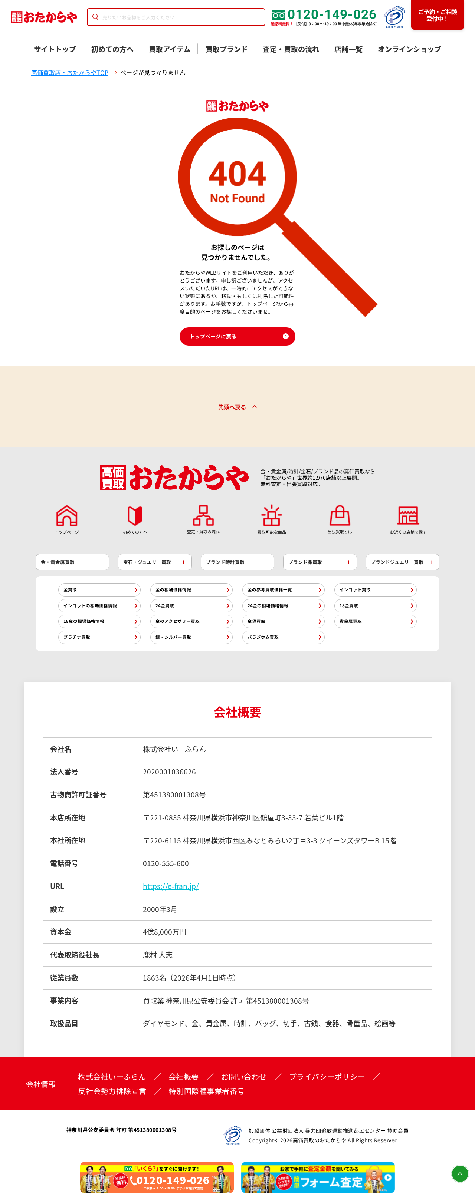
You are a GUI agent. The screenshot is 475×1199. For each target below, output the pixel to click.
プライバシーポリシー (327, 1076)
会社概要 (183, 1076)
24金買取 (164, 605)
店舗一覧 (348, 49)
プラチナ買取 (76, 637)
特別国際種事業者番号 (207, 1091)
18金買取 (349, 605)
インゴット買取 (355, 589)
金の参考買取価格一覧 (270, 589)
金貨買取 (256, 621)
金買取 (70, 589)
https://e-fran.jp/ (171, 886)
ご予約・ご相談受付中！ (437, 14)
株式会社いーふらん (112, 1076)
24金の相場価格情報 (268, 605)
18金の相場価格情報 (83, 621)
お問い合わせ (244, 1076)
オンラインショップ (409, 49)
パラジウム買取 (263, 637)
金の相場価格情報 (173, 589)
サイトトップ (55, 49)
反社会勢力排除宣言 (112, 1091)
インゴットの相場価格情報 (90, 605)
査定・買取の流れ (291, 49)
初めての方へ (112, 49)
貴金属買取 (351, 621)
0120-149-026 (332, 14)
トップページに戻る (213, 336)
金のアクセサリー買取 (177, 621)
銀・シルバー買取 (173, 637)
